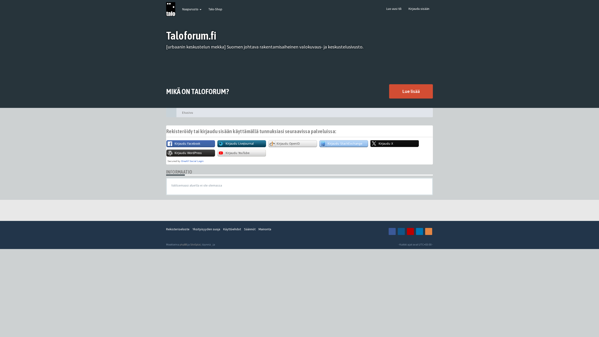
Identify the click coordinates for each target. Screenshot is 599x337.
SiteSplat (195, 244)
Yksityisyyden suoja (206, 229)
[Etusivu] (171, 112)
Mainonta (265, 229)
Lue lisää (411, 91)
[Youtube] (410, 231)
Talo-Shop (215, 9)
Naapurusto (190, 9)
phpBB (183, 244)
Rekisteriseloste (178, 229)
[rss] (428, 231)
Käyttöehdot (232, 229)
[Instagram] (401, 231)
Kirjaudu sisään (419, 9)
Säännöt (250, 229)
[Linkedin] (419, 231)
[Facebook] (392, 231)
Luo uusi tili (394, 9)
